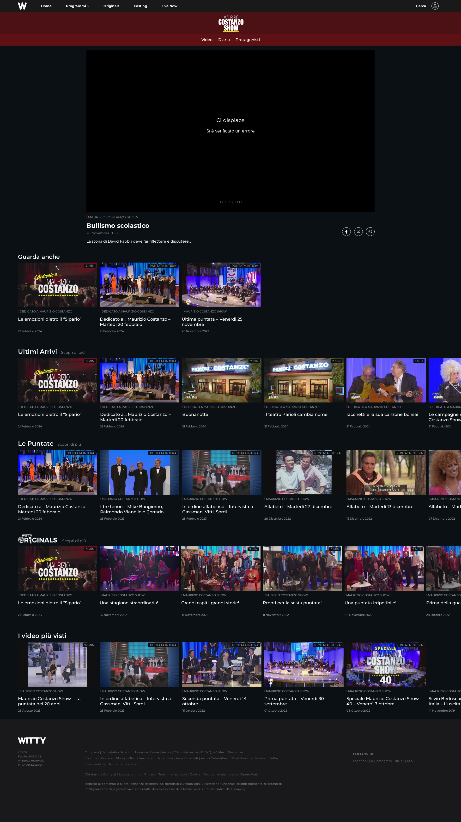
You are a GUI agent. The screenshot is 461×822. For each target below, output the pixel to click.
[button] (77, 6)
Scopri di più (73, 352)
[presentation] (443, 394)
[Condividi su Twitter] (358, 231)
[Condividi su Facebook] (346, 231)
